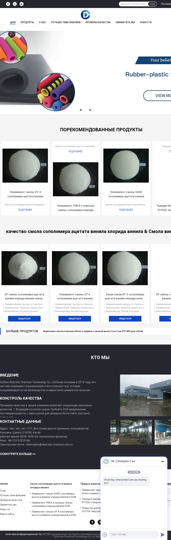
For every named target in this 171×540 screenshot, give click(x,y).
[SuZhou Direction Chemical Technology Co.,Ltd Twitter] (15, 4)
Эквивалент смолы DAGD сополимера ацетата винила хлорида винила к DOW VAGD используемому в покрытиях (126, 194)
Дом (13, 22)
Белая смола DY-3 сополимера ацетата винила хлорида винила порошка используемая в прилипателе (125, 297)
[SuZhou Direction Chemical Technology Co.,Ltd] (85, 15)
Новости (145, 22)
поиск (152, 4)
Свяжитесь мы (125, 22)
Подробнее (25, 209)
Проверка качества (98, 22)
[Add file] (105, 534)
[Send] (162, 534)
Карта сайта (7, 514)
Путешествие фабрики (65, 22)
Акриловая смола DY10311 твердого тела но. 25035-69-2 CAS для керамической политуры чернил (100, 331)
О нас (42, 22)
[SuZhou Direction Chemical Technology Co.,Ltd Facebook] (8, 4)
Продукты (27, 22)
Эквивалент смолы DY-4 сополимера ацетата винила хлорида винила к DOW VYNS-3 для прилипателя (25, 194)
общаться (24, 318)
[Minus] (163, 461)
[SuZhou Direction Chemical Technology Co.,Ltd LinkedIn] (22, 4)
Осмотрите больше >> (18, 454)
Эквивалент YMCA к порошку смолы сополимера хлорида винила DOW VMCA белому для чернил (75, 208)
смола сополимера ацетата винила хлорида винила (33, 204)
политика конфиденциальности (23, 534)
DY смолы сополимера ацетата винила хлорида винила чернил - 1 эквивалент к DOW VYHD (24, 297)
